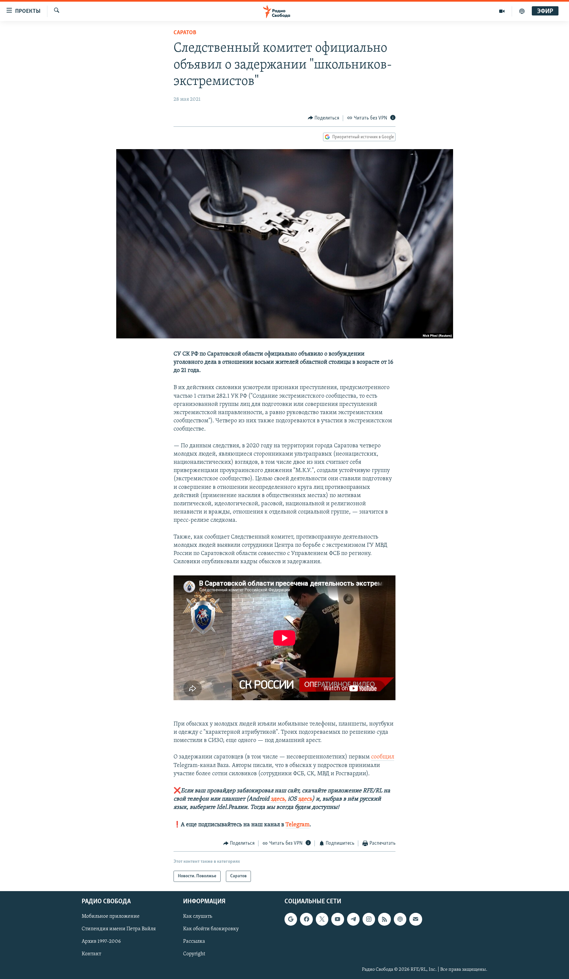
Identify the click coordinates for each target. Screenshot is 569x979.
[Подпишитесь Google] (290, 919)
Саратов (185, 33)
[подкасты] (522, 11)
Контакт (91, 954)
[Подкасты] (400, 919)
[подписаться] (415, 919)
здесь (305, 799)
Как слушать (197, 916)
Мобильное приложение (111, 916)
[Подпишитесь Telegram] (353, 919)
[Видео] (502, 11)
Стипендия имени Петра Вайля (119, 929)
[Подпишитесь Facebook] (306, 919)
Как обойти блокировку (211, 929)
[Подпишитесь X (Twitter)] (322, 919)
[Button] (323, 118)
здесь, (277, 799)
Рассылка (194, 941)
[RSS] (384, 919)
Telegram (297, 825)
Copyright (194, 954)
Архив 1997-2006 (101, 941)
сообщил (382, 757)
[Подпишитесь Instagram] (369, 919)
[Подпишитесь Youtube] (337, 919)
